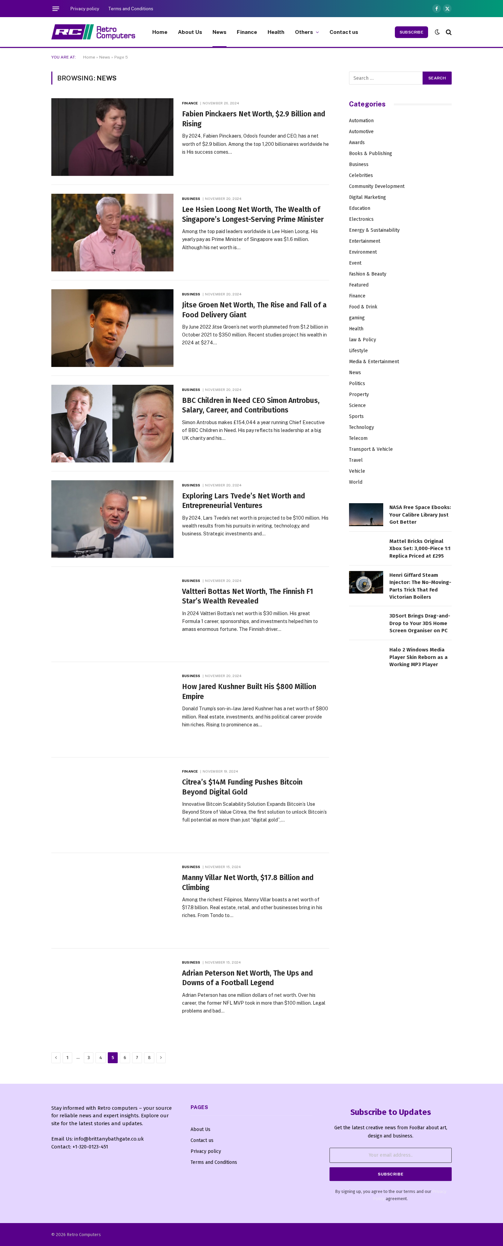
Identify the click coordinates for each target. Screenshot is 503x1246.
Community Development (376, 186)
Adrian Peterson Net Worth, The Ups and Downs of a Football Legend (247, 978)
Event (355, 263)
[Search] (448, 32)
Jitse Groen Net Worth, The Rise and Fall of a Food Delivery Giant (254, 310)
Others (304, 32)
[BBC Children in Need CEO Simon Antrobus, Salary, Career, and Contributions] (112, 423)
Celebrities (361, 175)
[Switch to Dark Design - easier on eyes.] (437, 32)
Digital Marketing (367, 197)
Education (359, 208)
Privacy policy (84, 8)
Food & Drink (363, 307)
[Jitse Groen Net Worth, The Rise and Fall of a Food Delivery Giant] (112, 328)
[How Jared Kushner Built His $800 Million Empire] (112, 710)
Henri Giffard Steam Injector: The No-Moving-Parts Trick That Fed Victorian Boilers (420, 586)
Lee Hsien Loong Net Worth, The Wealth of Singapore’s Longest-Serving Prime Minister (253, 214)
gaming (357, 318)
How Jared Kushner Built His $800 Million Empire (249, 691)
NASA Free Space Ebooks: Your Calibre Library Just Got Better (420, 514)
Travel (356, 460)
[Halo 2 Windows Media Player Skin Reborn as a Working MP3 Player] (366, 657)
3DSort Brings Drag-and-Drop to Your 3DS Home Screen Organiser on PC (419, 623)
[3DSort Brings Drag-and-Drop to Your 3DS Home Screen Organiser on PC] (366, 623)
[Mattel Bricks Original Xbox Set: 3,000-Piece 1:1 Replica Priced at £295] (366, 548)
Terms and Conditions (130, 8)
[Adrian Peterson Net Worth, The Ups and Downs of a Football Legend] (112, 996)
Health (276, 32)
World (355, 482)
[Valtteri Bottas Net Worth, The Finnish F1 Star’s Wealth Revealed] (112, 614)
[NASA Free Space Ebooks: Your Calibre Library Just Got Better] (366, 514)
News (219, 32)
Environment (363, 252)
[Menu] (55, 8)
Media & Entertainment (374, 362)
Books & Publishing (370, 153)
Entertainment (364, 241)
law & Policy (362, 340)
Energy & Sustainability (374, 230)
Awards (357, 142)
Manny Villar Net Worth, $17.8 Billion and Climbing (248, 882)
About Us (190, 32)
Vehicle (357, 471)
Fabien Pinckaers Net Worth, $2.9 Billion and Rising (253, 119)
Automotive (361, 132)
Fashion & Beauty (367, 274)
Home (160, 32)
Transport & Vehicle (371, 449)
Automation (361, 121)
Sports (356, 416)
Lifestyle (358, 351)
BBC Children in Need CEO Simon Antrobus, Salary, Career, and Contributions (251, 405)
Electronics (361, 219)
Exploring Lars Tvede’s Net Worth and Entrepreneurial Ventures (243, 501)
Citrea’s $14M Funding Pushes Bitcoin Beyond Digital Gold (242, 787)
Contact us (344, 32)
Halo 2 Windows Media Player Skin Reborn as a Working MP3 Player (418, 657)
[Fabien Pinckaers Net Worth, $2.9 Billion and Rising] (112, 137)
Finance (247, 32)
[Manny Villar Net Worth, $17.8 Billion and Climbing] (112, 901)
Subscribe (411, 32)
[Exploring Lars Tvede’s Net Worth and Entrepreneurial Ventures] (112, 519)
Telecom (358, 438)
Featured (359, 285)
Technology (361, 427)
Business (191, 198)
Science (357, 405)
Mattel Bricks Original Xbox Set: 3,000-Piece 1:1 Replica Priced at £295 (420, 548)
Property (359, 394)
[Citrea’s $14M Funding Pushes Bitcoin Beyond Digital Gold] (112, 805)
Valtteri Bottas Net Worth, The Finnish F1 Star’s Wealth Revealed (247, 596)
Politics (357, 383)
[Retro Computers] (93, 32)
